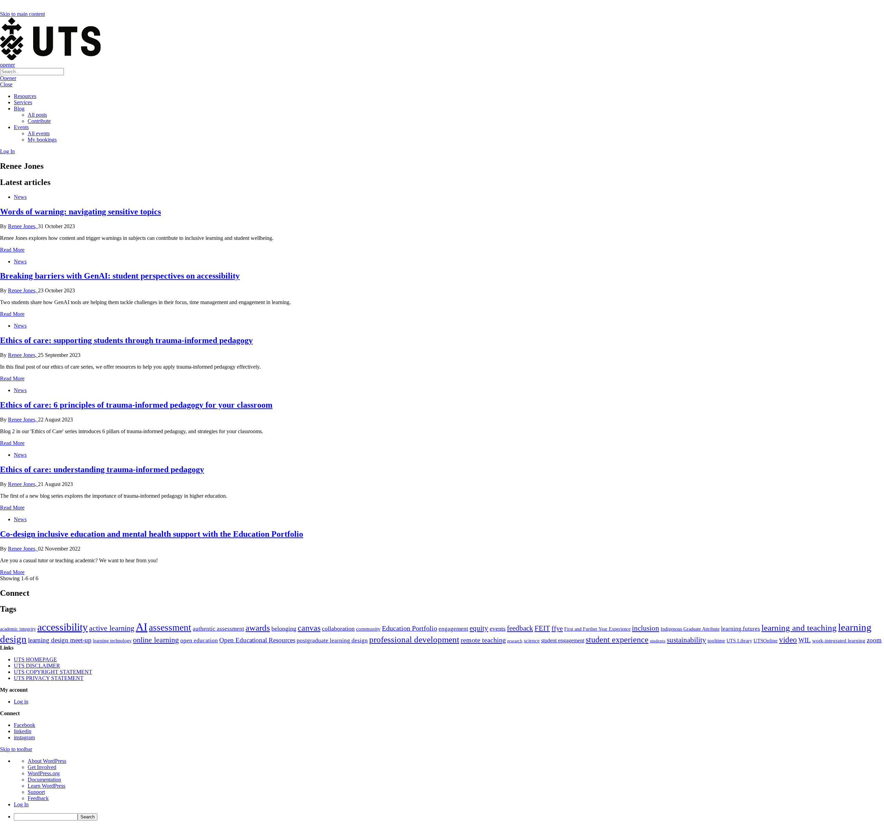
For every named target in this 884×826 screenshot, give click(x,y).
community (368, 629)
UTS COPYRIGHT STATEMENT (53, 672)
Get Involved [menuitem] (42, 767)
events (498, 628)
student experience (617, 639)
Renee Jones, (23, 226)
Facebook (24, 725)
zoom (874, 640)
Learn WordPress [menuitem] (46, 786)
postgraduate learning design (332, 640)
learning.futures (740, 628)
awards (258, 627)
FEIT (542, 628)
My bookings (42, 140)
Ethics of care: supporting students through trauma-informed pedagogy (126, 340)
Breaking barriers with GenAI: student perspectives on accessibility (120, 275)
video (788, 639)
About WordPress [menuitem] (47, 761)
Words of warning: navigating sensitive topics (80, 211)
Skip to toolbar (16, 749)
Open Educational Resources (257, 640)
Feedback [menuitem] (38, 798)
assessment (170, 627)
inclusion (645, 628)
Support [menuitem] (36, 792)
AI (141, 627)
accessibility (62, 627)
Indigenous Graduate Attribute (690, 629)
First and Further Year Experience (597, 629)
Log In (7, 151)
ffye (557, 628)
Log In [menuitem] (21, 804)
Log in (21, 701)
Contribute (39, 121)
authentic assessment (218, 628)
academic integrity (18, 629)
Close (6, 84)
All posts (37, 115)
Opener (8, 78)
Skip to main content (22, 14)
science (532, 640)
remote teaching (483, 640)
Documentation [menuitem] (44, 780)
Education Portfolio (409, 628)
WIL (804, 640)
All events (39, 133)
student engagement (562, 640)
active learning (111, 628)
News (20, 197)
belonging (283, 628)
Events (21, 127)
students (657, 640)
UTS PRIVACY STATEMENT (49, 678)
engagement (453, 628)
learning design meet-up (60, 640)
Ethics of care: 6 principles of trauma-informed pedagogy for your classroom (136, 404)
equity (479, 628)
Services (23, 102)
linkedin (22, 731)
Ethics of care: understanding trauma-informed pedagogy (102, 469)
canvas (309, 627)
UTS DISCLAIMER (37, 666)
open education (199, 640)
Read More (12, 250)
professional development (414, 639)
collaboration (338, 628)
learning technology (112, 640)
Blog (19, 108)
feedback (520, 628)
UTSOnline (765, 640)
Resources (25, 96)
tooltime (716, 640)
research (514, 640)
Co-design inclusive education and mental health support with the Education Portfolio (151, 533)
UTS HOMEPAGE (35, 659)
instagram (24, 737)
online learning (156, 639)
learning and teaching (799, 627)
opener (7, 65)
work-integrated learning (838, 640)
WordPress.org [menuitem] (44, 773)
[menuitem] (449, 816)
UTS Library (739, 640)
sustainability (686, 640)
